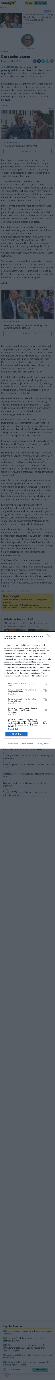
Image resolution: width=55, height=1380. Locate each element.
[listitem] (27, 684)
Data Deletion (12, 744)
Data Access (27, 744)
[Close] (49, 636)
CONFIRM (16, 734)
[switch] (45, 690)
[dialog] (27, 690)
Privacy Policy (42, 744)
